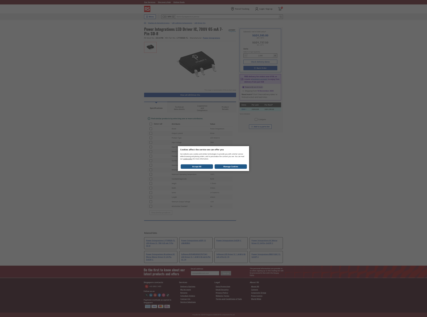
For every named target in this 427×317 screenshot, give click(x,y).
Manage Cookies (230, 166)
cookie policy (187, 159)
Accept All (196, 166)
